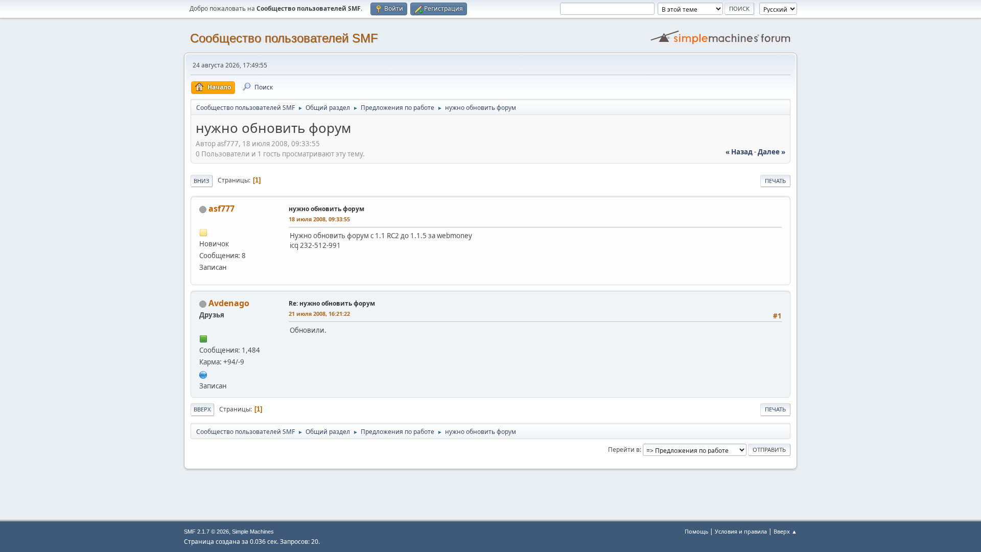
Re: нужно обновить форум (332, 303)
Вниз (201, 181)
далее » (771, 151)
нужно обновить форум (326, 208)
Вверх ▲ (785, 531)
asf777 (221, 208)
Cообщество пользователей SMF (284, 38)
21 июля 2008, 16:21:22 (319, 313)
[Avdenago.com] (203, 373)
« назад (739, 151)
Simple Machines (253, 531)
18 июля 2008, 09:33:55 (319, 219)
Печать (775, 181)
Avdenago (228, 303)
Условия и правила (741, 531)
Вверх (202, 409)
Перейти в (624, 449)
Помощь (696, 531)
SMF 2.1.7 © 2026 (206, 531)
